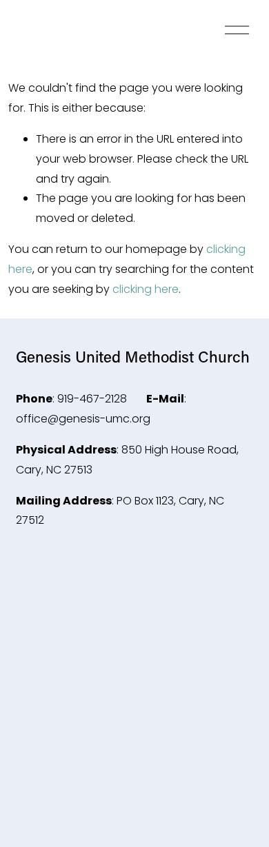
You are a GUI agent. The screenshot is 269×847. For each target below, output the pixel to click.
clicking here (145, 289)
